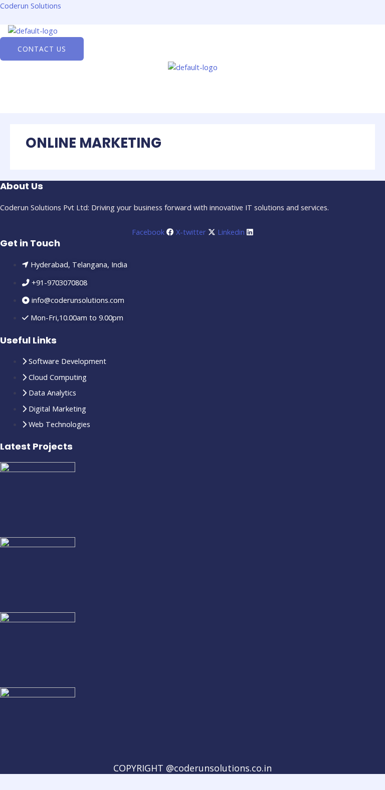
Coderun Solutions (30, 6)
